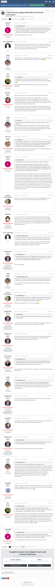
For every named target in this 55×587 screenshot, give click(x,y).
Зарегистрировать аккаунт (16, 565)
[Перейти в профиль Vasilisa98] (8, 537)
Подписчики (47, 10)
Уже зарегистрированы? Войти (36, 5)
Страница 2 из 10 (31, 19)
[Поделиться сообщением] (52, 22)
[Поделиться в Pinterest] (8, 578)
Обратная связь (27, 582)
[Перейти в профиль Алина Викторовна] (8, 202)
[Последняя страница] (26, 19)
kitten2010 (8, 418)
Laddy (10, 16)
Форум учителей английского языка (14, 5)
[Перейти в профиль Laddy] (3, 13)
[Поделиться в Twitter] (2, 578)
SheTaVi (7, 93)
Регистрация (49, 5)
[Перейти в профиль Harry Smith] (8, 363)
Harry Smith (7, 356)
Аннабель (8, 483)
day (8, 74)
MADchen (8, 214)
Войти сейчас (39, 565)
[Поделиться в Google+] (6, 578)
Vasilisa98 (8, 529)
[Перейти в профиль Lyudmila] (8, 30)
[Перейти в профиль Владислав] (8, 259)
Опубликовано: (21, 22)
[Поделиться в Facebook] (4, 578)
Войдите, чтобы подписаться (8, 10)
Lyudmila (7, 23)
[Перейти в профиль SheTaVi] (8, 100)
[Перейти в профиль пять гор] (8, 144)
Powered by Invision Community (27, 585)
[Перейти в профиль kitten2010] (8, 426)
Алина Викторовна (8, 196)
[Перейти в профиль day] (8, 81)
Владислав (7, 251)
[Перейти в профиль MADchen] (8, 219)
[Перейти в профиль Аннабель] (8, 490)
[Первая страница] (2, 19)
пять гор (8, 136)
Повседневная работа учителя (27, 16)
